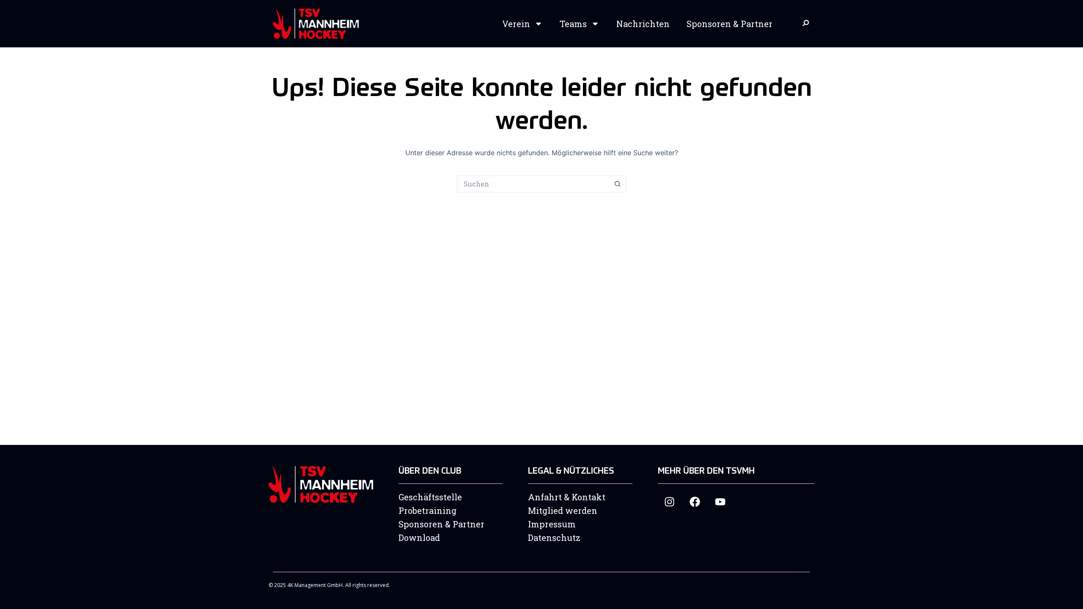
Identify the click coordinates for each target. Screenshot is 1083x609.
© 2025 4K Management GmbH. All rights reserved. (329, 585)
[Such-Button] (617, 184)
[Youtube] (720, 501)
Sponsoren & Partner (729, 23)
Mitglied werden (562, 510)
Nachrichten (643, 23)
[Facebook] (694, 501)
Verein (516, 23)
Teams (573, 23)
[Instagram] (669, 501)
